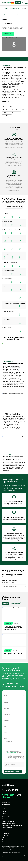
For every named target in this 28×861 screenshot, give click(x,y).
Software (7, 8)
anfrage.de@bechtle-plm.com (14, 686)
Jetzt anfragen (8, 33)
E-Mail (5, 726)
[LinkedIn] (12, 790)
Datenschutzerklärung (11, 752)
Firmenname (7, 714)
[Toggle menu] (26, 2)
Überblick (7, 59)
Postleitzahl (6, 720)
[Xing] (6, 790)
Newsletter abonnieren (8, 796)
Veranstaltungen (15, 603)
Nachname (6, 708)
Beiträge (5, 603)
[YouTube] (17, 790)
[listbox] (14, 694)
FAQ (22, 59)
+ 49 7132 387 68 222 (11, 684)
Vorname (6, 702)
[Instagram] (3, 790)
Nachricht (6, 738)
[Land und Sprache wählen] (12, 3)
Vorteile (13, 59)
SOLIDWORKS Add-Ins (15, 8)
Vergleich (17, 59)
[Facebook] (9, 790)
